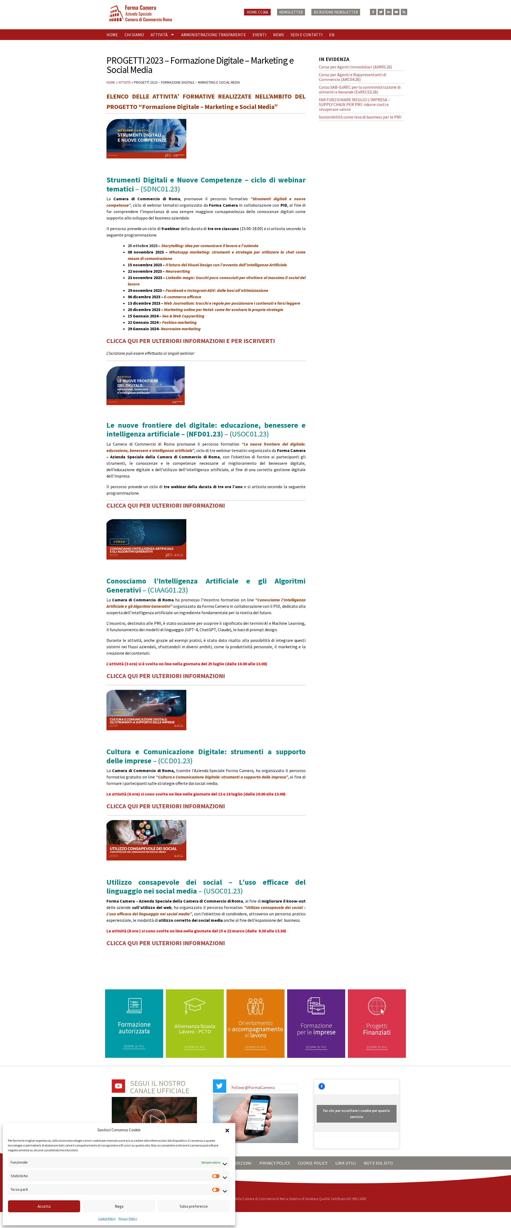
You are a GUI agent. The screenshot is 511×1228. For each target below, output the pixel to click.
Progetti (377, 1029)
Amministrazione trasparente (213, 34)
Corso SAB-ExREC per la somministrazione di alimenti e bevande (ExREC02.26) (360, 89)
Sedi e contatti (307, 34)
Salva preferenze (194, 1206)
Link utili (345, 1163)
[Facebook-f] (373, 12)
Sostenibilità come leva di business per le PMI (360, 117)
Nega (119, 1206)
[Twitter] (381, 12)
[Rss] (404, 12)
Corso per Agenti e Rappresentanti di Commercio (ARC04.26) (352, 77)
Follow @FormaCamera (253, 1087)
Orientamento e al (255, 1029)
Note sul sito (378, 1163)
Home (112, 34)
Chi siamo (134, 34)
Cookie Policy (107, 1219)
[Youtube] (396, 12)
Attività (159, 34)
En (332, 34)
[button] (227, 1130)
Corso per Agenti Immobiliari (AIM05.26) (355, 67)
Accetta (44, 1206)
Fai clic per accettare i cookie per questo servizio (356, 1113)
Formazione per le (316, 1028)
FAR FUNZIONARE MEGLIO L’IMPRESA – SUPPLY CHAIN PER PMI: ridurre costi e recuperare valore (354, 104)
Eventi (259, 34)
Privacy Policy (127, 1219)
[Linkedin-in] (388, 12)
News (278, 34)
